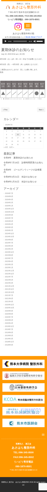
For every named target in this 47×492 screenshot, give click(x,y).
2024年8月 (9, 240)
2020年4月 (9, 323)
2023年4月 (9, 261)
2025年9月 (9, 215)
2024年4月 (9, 246)
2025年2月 (9, 230)
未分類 (22, 54)
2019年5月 (9, 335)
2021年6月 (9, 298)
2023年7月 (9, 258)
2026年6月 (9, 196)
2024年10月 (9, 237)
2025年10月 (9, 212)
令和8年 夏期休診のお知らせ (18, 158)
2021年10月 (9, 292)
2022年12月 (9, 271)
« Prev (5, 110)
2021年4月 (9, 301)
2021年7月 (9, 295)
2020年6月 (9, 320)
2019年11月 (9, 326)
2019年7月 (9, 329)
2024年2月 (9, 249)
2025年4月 (9, 224)
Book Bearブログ (34, 37)
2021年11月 (9, 289)
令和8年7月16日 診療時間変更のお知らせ (23, 163)
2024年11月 (9, 233)
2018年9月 (9, 345)
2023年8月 (9, 255)
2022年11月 (9, 274)
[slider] (40, 41)
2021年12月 (9, 286)
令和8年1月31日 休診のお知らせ (20, 181)
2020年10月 (9, 308)
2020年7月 (9, 317)
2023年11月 (9, 252)
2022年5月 (9, 280)
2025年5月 (9, 221)
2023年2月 (9, 264)
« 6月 (6, 147)
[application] (23, 41)
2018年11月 (9, 342)
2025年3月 (9, 227)
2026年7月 (9, 193)
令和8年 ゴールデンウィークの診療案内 (23, 171)
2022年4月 (9, 283)
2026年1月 (9, 206)
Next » (41, 110)
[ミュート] (35, 41)
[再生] (5, 41)
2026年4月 (9, 199)
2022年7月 (9, 277)
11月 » (11, 147)
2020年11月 (9, 305)
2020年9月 (9, 311)
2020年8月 (9, 314)
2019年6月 (9, 332)
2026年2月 (9, 203)
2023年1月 (9, 267)
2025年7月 (9, 218)
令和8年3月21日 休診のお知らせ (20, 177)
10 (18, 134)
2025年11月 (9, 209)
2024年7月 (9, 243)
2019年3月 (9, 339)
